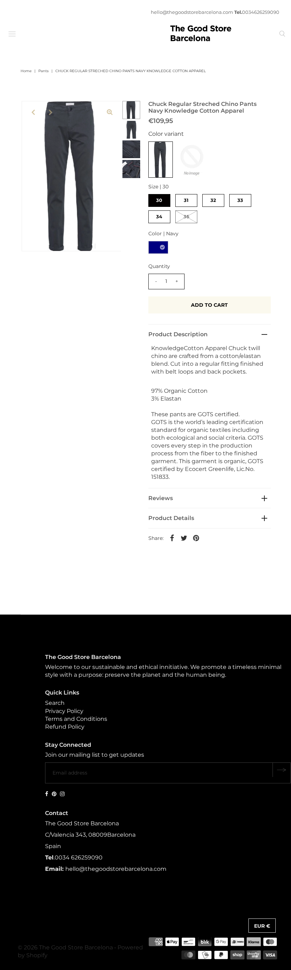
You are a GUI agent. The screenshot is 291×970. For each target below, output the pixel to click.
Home (26, 71)
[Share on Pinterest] (196, 538)
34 (159, 216)
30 (159, 200)
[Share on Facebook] (172, 538)
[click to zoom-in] (109, 112)
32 (213, 200)
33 (240, 200)
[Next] (50, 112)
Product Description (178, 334)
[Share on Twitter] (184, 538)
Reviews (160, 498)
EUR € (262, 926)
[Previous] (33, 112)
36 (186, 216)
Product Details (171, 518)
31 (186, 200)
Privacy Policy (64, 711)
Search (55, 703)
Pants (43, 71)
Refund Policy (64, 726)
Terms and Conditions (76, 719)
